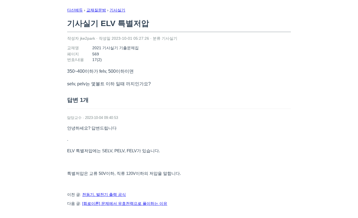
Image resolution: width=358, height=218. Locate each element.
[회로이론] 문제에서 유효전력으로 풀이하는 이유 (124, 203)
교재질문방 (96, 10)
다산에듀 (75, 10)
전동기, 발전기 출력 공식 (104, 194)
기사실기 (117, 10)
